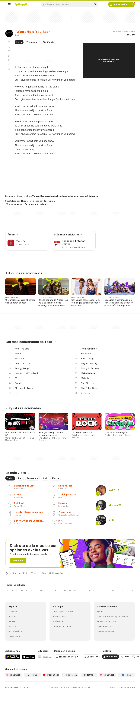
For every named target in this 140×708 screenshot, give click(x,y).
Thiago (24, 201)
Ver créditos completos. (44, 196)
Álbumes (13, 621)
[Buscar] (95, 4)
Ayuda (100, 611)
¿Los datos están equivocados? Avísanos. (77, 196)
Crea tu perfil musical (63, 611)
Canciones (13, 611)
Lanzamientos (15, 636)
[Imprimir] (9, 60)
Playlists (12, 626)
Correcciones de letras (64, 626)
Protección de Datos (107, 621)
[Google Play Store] (12, 656)
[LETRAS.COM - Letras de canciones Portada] (21, 4)
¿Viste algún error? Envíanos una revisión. (26, 204)
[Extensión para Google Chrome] (45, 656)
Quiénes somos (104, 626)
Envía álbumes (59, 616)
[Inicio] (6, 573)
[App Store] (28, 656)
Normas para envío (106, 631)
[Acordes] (9, 55)
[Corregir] (9, 64)
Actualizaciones (16, 631)
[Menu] (9, 4)
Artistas (12, 616)
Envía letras (58, 621)
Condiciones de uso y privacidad (112, 616)
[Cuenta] (132, 4)
